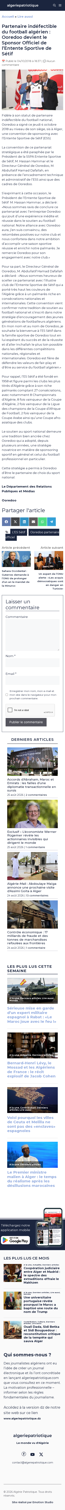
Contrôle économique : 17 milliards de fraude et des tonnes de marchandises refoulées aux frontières (27, 937)
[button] (54, 5)
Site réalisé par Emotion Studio (32, 1502)
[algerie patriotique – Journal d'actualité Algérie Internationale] (23, 5)
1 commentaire (35, 847)
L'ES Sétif (18, 532)
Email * (11, 674)
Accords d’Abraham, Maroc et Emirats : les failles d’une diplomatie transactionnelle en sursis (31, 785)
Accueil (8, 16)
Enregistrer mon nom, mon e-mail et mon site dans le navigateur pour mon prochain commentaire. (33, 695)
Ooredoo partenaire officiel (32, 535)
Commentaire (17, 617)
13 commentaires (37, 895)
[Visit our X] (41, 1454)
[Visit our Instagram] (32, 1454)
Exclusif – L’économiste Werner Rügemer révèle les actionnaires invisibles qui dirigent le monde (32, 837)
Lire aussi (25, 16)
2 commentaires (36, 795)
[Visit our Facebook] (24, 1454)
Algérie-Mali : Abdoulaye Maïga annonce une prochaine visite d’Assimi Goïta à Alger (31, 887)
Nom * (11, 656)
